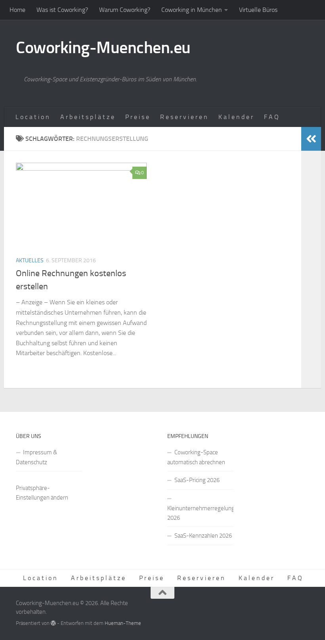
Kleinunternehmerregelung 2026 (200, 513)
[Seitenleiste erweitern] (311, 139)
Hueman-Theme (123, 623)
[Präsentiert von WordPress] (53, 623)
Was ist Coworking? (62, 9)
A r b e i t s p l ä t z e (87, 117)
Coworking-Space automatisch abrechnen (196, 457)
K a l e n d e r (235, 117)
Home (17, 9)
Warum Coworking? (124, 9)
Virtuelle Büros (258, 9)
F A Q (271, 117)
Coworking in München (191, 9)
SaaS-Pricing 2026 (197, 480)
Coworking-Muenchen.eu (103, 48)
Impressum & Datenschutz (36, 457)
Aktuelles (30, 260)
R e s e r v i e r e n (183, 117)
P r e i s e (137, 117)
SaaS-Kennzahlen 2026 (203, 535)
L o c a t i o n (32, 117)
